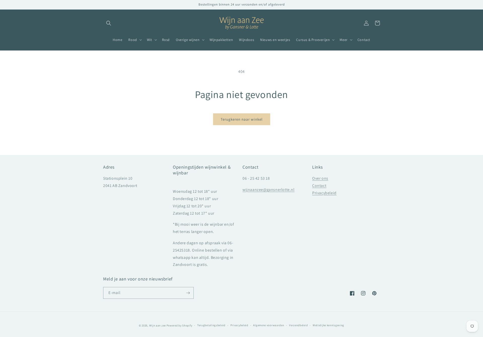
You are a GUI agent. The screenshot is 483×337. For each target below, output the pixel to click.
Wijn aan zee (157, 325)
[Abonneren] (187, 293)
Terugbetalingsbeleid (211, 325)
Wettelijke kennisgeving (328, 325)
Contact (319, 185)
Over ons (320, 178)
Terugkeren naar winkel (242, 119)
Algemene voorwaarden (268, 325)
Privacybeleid (324, 193)
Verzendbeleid (298, 325)
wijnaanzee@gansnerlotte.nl (269, 189)
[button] (108, 23)
